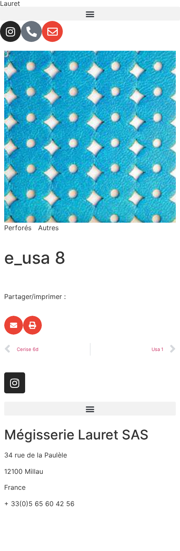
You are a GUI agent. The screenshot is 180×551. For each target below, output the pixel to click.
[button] (90, 14)
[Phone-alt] (31, 31)
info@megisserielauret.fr (42, 519)
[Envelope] (52, 31)
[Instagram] (10, 31)
